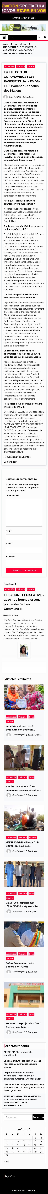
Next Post (9, 584)
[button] (39, 37)
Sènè (31, 717)
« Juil (6, 1161)
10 (7, 1144)
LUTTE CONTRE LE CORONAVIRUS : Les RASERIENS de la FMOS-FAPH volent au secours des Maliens (22, 81)
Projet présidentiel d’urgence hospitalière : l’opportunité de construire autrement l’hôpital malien (22, 1075)
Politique (21, 66)
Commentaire (12, 495)
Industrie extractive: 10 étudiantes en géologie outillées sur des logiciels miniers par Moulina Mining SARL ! (21, 728)
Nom (9, 531)
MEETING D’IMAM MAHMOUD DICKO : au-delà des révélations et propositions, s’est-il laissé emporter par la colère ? (23, 844)
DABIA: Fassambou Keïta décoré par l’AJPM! (20, 965)
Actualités (9, 66)
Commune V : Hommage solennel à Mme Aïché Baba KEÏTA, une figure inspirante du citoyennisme (24, 1087)
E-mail (9, 543)
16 (41, 1144)
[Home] (4, 37)
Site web (10, 556)
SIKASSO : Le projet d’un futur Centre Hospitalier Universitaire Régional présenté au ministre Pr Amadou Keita (23, 1025)
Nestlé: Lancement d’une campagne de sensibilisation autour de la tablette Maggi (22, 788)
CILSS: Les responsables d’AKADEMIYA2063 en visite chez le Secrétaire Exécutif (22, 904)
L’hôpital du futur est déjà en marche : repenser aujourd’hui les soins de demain (23, 1064)
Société (30, 66)
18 (12, 1148)
